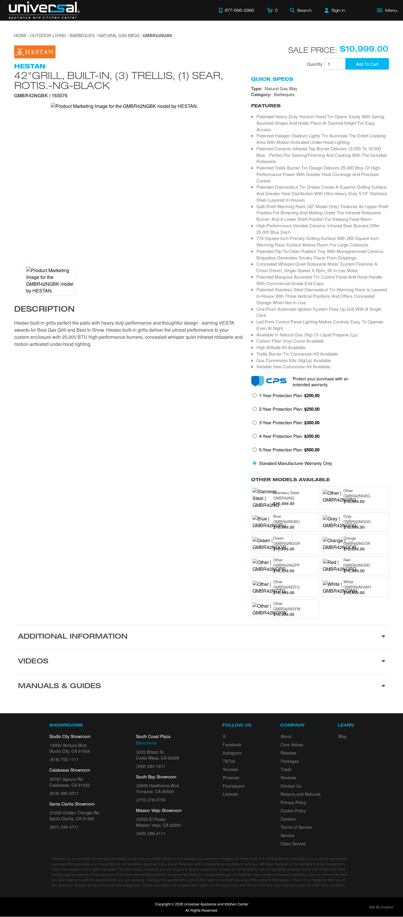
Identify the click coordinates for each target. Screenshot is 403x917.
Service (287, 835)
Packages (290, 761)
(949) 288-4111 (151, 833)
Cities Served (293, 844)
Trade (286, 769)
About (286, 736)
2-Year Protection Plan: (289, 409)
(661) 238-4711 (64, 827)
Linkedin (230, 794)
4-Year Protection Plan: (289, 436)
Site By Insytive (381, 906)
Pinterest (231, 777)
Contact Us (291, 786)
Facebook (232, 744)
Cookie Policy (293, 811)
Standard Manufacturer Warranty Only (295, 463)
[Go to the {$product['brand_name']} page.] (34, 51)
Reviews (288, 777)
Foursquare (234, 786)
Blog (342, 736)
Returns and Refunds (300, 794)
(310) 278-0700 (151, 800)
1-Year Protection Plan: (289, 395)
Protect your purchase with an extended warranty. (320, 381)
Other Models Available (290, 479)
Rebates (288, 753)
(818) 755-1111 (64, 759)
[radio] (286, 397)
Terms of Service (296, 827)
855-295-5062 (334, 869)
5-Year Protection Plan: (289, 449)
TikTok (229, 761)
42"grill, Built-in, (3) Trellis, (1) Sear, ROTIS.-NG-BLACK (118, 80)
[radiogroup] (320, 431)
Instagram (232, 753)
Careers (288, 819)
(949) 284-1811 (151, 766)
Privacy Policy (293, 802)
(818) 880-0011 (64, 793)
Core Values (292, 744)
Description (44, 310)
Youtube (230, 769)
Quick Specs (272, 79)
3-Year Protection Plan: (289, 422)
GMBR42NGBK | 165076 (41, 96)
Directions (146, 743)
